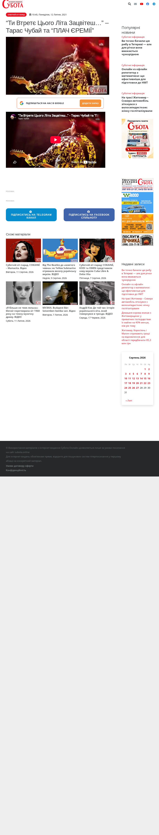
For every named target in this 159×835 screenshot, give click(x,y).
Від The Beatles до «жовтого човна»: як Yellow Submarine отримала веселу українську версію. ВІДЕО (59, 269)
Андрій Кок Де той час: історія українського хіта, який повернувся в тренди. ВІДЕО (96, 310)
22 (145, 383)
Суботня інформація (133, 36)
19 (133, 383)
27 (137, 387)
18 (129, 383)
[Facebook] (147, 4)
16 (149, 378)
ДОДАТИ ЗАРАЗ (90, 103)
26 (133, 387)
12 (133, 378)
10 (125, 378)
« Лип (129, 400)
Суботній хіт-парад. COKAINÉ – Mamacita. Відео (23, 266)
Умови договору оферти (20, 465)
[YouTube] (141, 4)
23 (149, 383)
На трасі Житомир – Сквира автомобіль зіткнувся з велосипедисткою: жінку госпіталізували (137, 303)
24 (125, 387)
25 (129, 387)
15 (145, 378)
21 (141, 383)
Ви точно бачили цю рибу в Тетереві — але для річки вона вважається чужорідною (137, 47)
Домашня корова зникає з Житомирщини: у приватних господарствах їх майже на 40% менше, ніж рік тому (136, 319)
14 (141, 378)
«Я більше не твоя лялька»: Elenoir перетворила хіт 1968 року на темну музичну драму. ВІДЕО (23, 312)
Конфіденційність (16, 470)
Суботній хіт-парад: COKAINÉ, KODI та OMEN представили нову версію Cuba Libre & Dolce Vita (96, 269)
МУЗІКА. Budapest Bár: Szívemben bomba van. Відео (59, 309)
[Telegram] (154, 4)
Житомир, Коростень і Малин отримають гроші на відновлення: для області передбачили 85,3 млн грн (136, 337)
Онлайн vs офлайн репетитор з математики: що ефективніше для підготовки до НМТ (135, 75)
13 (137, 378)
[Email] (135, 4)
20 (137, 383)
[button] (130, 4)
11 (129, 378)
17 (125, 383)
